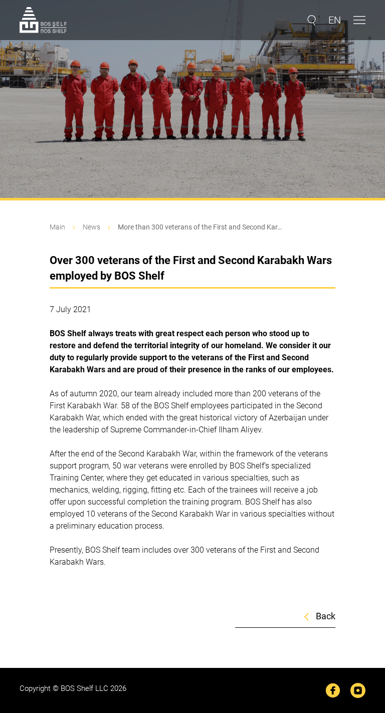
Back (325, 616)
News (91, 227)
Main (57, 227)
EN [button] (334, 20)
